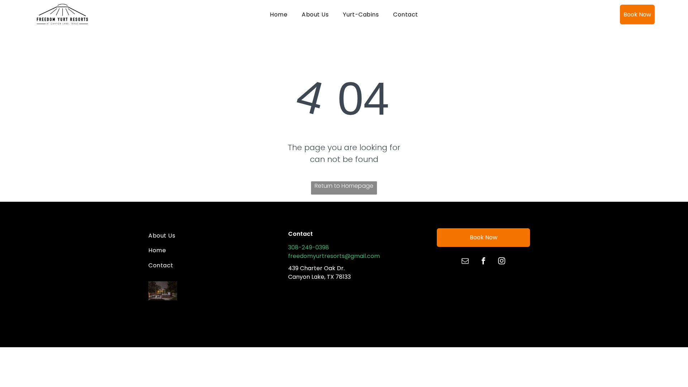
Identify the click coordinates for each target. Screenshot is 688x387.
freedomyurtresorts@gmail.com (334, 256)
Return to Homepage (344, 186)
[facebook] (483, 261)
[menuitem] (279, 14)
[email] (465, 261)
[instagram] (501, 261)
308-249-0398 (308, 247)
